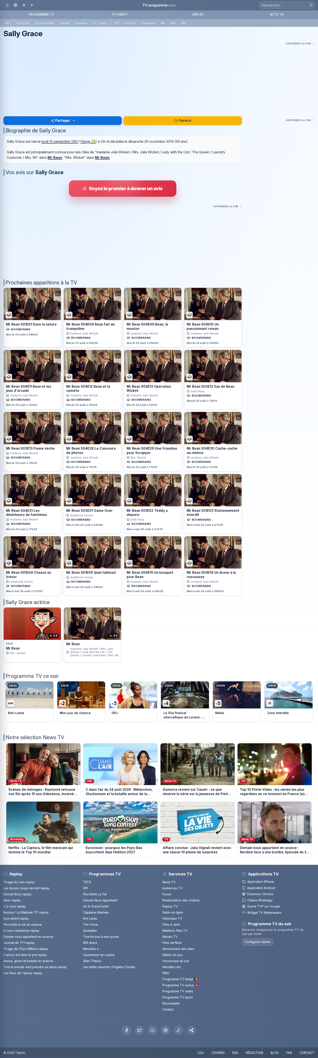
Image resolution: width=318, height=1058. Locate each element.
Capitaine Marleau (96, 912)
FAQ (289, 1053)
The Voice (90, 924)
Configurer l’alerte (257, 942)
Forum (166, 894)
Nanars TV (170, 936)
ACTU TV (277, 14)
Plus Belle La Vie (95, 894)
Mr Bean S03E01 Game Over (89, 511)
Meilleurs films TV (175, 930)
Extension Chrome (260, 894)
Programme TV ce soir (32, 676)
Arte (173, 23)
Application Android (261, 888)
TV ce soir (23, 23)
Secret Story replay (17, 894)
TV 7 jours (99, 23)
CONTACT (307, 1053)
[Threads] (165, 1030)
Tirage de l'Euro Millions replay (25, 949)
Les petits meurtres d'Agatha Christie (109, 967)
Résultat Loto (171, 967)
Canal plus (148, 23)
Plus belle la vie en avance (22, 924)
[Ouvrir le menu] (7, 5)
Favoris (185, 120)
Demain (64, 23)
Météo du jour (172, 955)
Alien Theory (92, 961)
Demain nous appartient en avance (28, 936)
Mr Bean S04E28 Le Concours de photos (91, 450)
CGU (201, 1053)
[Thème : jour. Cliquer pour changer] (23, 5)
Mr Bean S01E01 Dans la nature (31, 324)
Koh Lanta (90, 918)
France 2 (130, 23)
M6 (163, 23)
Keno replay (12, 900)
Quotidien (90, 930)
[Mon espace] (15, 5)
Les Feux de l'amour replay (22, 973)
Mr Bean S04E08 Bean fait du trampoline (90, 326)
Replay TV (170, 906)
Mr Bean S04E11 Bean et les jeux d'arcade (28, 388)
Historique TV (172, 918)
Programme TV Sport (177, 997)
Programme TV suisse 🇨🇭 (180, 985)
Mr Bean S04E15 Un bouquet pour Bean (150, 574)
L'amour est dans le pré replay (25, 955)
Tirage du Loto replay (19, 882)
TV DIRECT (119, 14)
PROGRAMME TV (41, 14)
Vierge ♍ (88, 141)
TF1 (116, 23)
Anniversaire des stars (178, 949)
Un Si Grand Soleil (96, 906)
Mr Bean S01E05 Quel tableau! (91, 572)
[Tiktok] (178, 1030)
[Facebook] (126, 1030)
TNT (7, 23)
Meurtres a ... (92, 949)
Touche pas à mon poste (101, 936)
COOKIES (218, 1053)
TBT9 (87, 882)
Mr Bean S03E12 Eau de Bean (210, 386)
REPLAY (198, 14)
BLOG (275, 1053)
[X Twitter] (139, 1030)
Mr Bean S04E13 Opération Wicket (149, 388)
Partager (62, 120)
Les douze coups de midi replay (26, 888)
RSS (235, 1053)
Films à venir (171, 924)
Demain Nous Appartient (100, 900)
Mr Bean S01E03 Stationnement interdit (213, 513)
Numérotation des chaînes (181, 900)
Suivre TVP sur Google (263, 906)
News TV (169, 882)
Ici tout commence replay (21, 930)
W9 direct (90, 943)
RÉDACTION (254, 1053)
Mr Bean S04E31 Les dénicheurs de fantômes (26, 513)
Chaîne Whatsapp (260, 900)
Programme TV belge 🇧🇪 (180, 979)
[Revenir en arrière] (32, 5)
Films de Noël (172, 943)
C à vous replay (14, 906)
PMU (165, 973)
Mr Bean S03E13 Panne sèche (30, 448)
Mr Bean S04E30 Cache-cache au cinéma (212, 450)
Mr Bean (55, 157)
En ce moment (44, 23)
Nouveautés (171, 1003)
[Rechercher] (311, 5)
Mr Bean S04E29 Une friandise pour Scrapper (152, 450)
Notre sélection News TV (35, 737)
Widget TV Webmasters (264, 912)
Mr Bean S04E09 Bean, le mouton (147, 326)
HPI (85, 888)
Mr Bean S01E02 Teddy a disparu (147, 513)
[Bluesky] (152, 1030)
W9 (183, 23)
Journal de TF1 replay (19, 943)
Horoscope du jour (176, 961)
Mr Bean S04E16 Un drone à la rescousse (211, 574)
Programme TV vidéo (177, 991)
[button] (191, 1030)
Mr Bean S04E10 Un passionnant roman (203, 326)
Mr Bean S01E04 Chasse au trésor (28, 574)
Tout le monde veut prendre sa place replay (35, 967)
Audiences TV (172, 888)
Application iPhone (260, 881)
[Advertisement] (159, 76)
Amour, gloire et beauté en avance (28, 961)
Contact (167, 1009)
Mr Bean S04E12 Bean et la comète (88, 388)
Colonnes (81, 23)
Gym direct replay (16, 918)
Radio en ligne (172, 912)
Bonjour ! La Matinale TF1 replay (26, 912)
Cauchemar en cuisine (99, 955)
